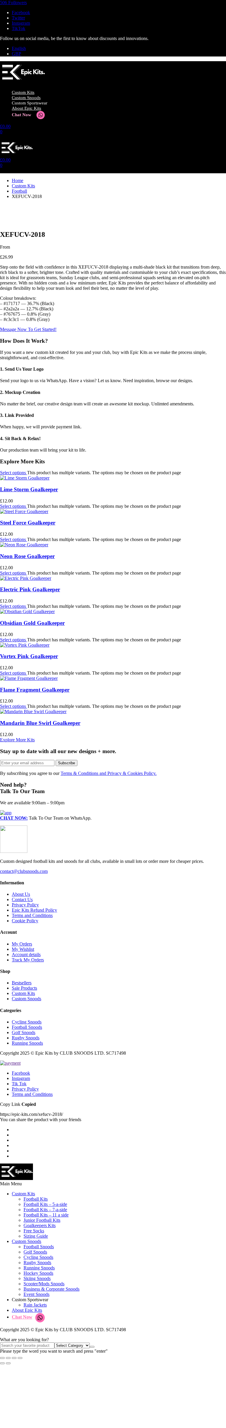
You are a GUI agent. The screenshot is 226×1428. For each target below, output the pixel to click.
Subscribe (66, 763)
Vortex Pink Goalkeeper (29, 656)
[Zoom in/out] (2, 1358)
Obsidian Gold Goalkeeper (32, 623)
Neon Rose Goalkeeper (27, 556)
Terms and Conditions (32, 915)
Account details (26, 954)
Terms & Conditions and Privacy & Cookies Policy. (109, 773)
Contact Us (22, 899)
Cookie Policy (25, 920)
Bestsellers (21, 982)
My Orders (22, 943)
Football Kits (36, 1198)
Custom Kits (23, 92)
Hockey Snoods (38, 1273)
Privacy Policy (25, 904)
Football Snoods (27, 1027)
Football (19, 191)
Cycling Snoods (26, 1021)
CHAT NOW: (14, 817)
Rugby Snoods (25, 1037)
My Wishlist (23, 949)
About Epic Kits (26, 108)
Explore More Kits (17, 739)
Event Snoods (36, 1294)
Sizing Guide (36, 1236)
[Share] (14, 1358)
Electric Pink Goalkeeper (30, 589)
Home (17, 180)
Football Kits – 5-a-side (45, 1204)
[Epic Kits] (22, 82)
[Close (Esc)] (20, 1358)
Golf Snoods (23, 1032)
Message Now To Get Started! (28, 329)
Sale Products (24, 988)
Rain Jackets (35, 1304)
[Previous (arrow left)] (2, 1363)
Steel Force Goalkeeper (27, 523)
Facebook (21, 1073)
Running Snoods (27, 1043)
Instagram (21, 1078)
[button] (13, 2)
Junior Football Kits (42, 1220)
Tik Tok (19, 1083)
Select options (13, 472)
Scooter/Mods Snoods (44, 1283)
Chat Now (21, 114)
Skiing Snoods (37, 1278)
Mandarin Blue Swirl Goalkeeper (40, 723)
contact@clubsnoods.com (24, 871)
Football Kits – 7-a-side (45, 1209)
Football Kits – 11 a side (46, 1214)
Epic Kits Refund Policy (34, 910)
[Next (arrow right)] (8, 1363)
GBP (16, 53)
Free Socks (34, 1230)
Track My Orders (28, 959)
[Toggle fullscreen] (8, 1358)
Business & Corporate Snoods (51, 1288)
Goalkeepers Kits (40, 1225)
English (19, 48)
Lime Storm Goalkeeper (29, 489)
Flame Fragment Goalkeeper (34, 690)
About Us (21, 894)
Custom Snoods (26, 97)
